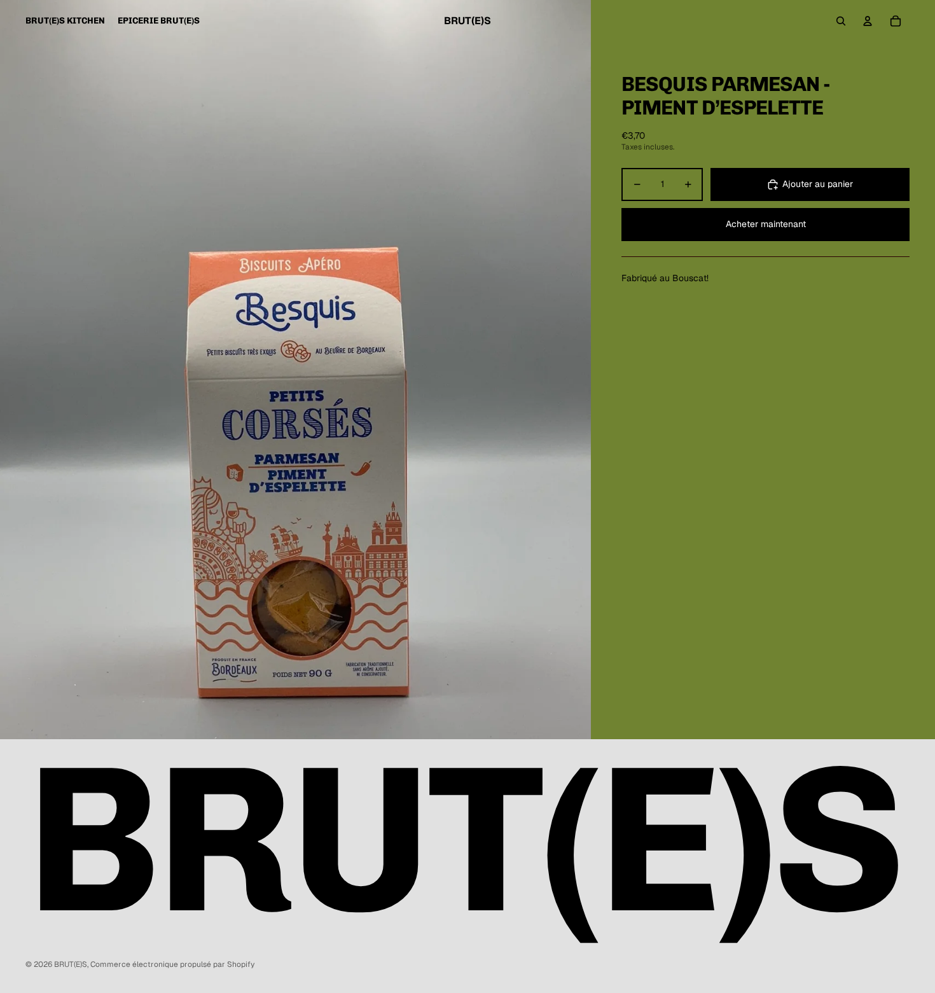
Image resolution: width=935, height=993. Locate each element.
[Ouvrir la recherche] (841, 21)
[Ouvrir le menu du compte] (868, 21)
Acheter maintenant (766, 224)
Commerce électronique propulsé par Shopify (172, 964)
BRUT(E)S (70, 964)
